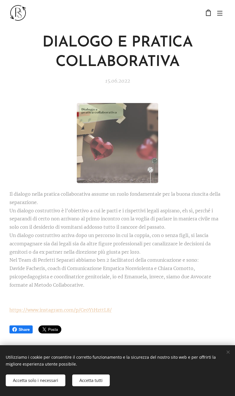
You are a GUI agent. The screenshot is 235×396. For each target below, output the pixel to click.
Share (24, 329)
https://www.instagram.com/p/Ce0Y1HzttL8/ (60, 310)
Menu (220, 13)
